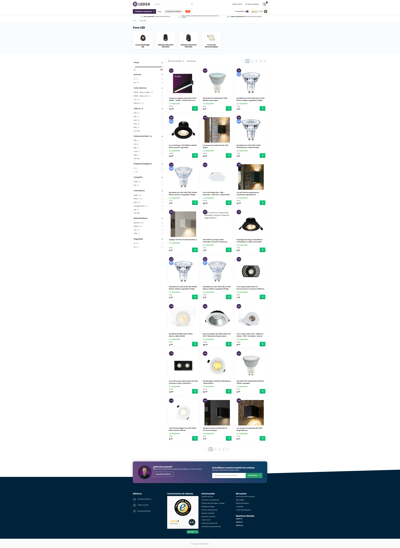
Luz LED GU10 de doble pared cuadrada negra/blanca (248, 193)
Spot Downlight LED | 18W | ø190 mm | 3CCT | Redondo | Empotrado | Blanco (217, 335)
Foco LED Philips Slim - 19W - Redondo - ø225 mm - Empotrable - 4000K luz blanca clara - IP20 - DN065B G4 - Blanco (217, 193)
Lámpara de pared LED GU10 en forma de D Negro (215, 429)
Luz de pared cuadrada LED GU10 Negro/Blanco (249, 429)
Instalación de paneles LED (211, 527)
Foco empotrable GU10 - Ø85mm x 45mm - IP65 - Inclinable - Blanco (250, 335)
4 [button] (260, 61)
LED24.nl (239, 522)
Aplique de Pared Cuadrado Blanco (183, 240)
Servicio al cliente (208, 513)
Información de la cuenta (245, 497)
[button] (148, 62)
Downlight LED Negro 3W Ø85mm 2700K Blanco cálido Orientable (249, 241)
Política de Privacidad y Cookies (213, 503)
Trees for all (206, 520)
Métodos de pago (208, 507)
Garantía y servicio (208, 517)
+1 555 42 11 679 (142, 505)
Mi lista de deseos (242, 503)
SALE (187, 11)
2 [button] (251, 61)
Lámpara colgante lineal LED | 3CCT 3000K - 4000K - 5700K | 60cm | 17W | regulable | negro (183, 99)
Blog (159, 11)
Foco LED (143, 21)
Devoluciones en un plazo (156, 16)
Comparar (239, 507)
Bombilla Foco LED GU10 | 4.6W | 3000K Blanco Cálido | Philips (249, 146)
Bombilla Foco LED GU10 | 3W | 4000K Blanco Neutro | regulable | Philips (183, 193)
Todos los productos (243, 510)
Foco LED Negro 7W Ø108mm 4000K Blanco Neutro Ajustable (183, 146)
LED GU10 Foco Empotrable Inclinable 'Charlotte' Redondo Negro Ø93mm (215, 241)
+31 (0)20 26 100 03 (144, 499)
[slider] (134, 67)
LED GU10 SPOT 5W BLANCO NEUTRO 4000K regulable (250, 382)
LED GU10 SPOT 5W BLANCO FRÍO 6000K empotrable (215, 99)
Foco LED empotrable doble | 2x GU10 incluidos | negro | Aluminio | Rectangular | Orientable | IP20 (183, 382)
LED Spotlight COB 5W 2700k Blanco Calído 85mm (217, 382)
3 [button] (256, 61)
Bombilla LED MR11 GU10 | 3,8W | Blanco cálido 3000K (180, 335)
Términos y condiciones (210, 500)
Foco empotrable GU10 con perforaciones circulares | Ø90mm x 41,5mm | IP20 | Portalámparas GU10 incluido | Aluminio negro (251, 288)
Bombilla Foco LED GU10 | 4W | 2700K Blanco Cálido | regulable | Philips (251, 99)
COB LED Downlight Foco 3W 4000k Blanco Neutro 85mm (182, 429)
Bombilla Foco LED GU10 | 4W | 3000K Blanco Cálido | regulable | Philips (183, 288)
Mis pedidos (240, 500)
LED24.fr (239, 519)
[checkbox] (148, 79)
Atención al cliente (163, 474)
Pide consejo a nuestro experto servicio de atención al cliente (244, 16)
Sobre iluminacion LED (209, 523)
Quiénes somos (207, 497)
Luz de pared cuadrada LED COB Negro (215, 146)
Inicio (134, 21)
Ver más (191, 532)
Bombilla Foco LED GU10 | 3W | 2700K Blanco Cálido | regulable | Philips (217, 288)
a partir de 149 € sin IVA (201, 16)
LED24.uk (239, 525)
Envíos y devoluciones (210, 510)
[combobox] (174, 4)
